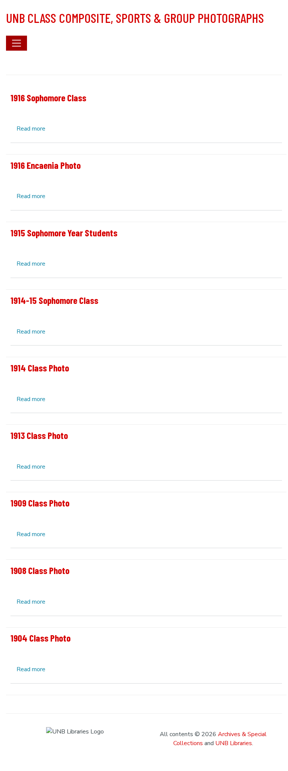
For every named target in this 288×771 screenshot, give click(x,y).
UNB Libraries (233, 743)
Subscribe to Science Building (9, 698)
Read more (30, 129)
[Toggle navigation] (16, 43)
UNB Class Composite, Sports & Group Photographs (135, 18)
